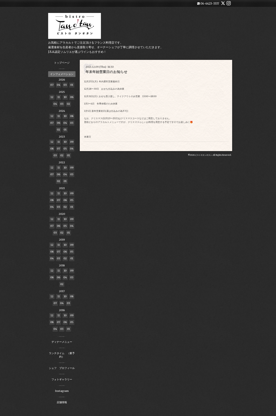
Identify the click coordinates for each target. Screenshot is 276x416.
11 (58, 97)
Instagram (62, 391)
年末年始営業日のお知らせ (107, 72)
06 (71, 97)
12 (51, 97)
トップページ (62, 62)
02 (68, 103)
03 (65, 84)
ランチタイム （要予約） (62, 355)
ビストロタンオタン (203, 155)
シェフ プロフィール (62, 368)
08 (71, 116)
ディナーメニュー (61, 341)
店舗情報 (62, 402)
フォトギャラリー (61, 379)
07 (51, 84)
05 (65, 148)
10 (65, 97)
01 (71, 84)
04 (58, 84)
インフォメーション (61, 74)
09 (71, 141)
